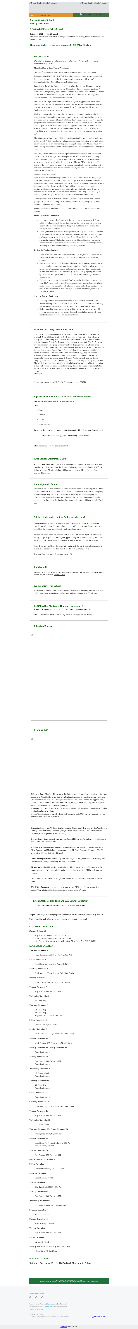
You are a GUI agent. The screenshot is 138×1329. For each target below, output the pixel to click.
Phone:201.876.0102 (78, 1281)
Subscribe (64, 1327)
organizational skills (51, 306)
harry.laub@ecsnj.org (64, 1281)
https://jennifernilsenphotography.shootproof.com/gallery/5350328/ (58, 814)
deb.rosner (56, 45)
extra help (69, 306)
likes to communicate (73, 283)
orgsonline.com (59, 575)
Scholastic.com (62, 61)
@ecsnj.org (65, 45)
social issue (90, 306)
